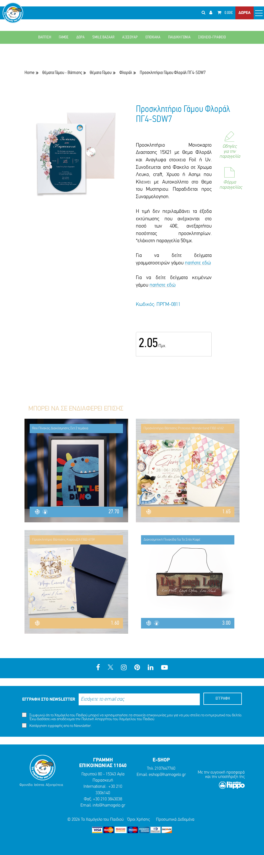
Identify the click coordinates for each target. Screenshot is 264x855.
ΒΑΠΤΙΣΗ (44, 37)
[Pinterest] (137, 668)
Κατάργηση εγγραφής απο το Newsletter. (60, 726)
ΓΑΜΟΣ (64, 37)
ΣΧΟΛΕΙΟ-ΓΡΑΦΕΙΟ (212, 37)
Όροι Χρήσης (138, 819)
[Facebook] (98, 668)
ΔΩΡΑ (80, 37)
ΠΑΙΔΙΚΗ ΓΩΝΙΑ (179, 37)
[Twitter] (110, 668)
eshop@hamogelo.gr (167, 775)
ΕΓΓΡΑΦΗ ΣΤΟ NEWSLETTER (48, 699)
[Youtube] (164, 668)
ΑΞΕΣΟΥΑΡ (130, 37)
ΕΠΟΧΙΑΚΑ (152, 37)
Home (29, 72)
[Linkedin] (150, 668)
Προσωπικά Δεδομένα (175, 819)
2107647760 (165, 768)
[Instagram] (123, 668)
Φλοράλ (125, 72)
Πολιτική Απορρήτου (96, 719)
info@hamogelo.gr (109, 805)
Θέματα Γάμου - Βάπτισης (62, 72)
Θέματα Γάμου (101, 72)
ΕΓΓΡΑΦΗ (223, 699)
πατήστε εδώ (198, 263)
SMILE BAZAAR (103, 37)
